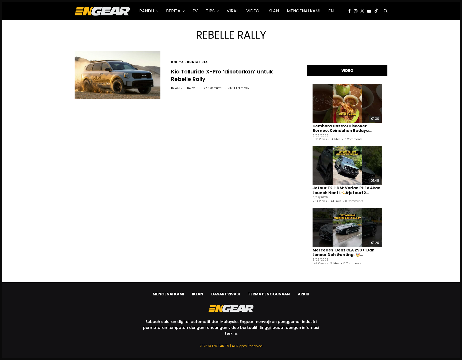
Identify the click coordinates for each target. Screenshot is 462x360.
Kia (204, 61)
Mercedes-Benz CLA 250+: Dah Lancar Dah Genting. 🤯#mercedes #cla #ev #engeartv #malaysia (347, 252)
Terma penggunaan (269, 294)
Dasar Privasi (225, 294)
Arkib (303, 294)
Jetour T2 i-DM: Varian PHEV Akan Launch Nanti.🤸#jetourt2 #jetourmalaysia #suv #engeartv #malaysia (346, 190)
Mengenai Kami (168, 294)
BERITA (177, 61)
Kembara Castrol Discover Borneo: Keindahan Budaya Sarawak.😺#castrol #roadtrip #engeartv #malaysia (344, 128)
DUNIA (192, 61)
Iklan (197, 294)
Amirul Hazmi (185, 88)
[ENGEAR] (102, 11)
